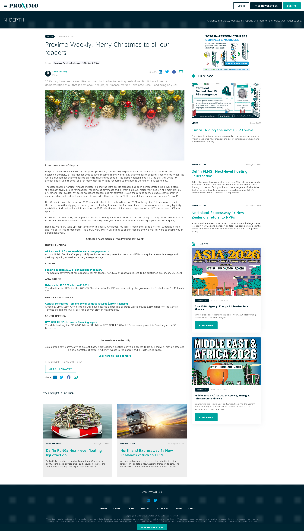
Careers (163, 508)
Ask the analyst (60, 368)
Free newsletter (152, 527)
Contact (145, 508)
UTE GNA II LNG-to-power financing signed (71, 322)
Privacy (193, 508)
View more (206, 325)
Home (104, 508)
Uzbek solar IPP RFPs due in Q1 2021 (67, 285)
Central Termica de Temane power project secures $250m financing (86, 303)
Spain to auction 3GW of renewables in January (73, 269)
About (117, 508)
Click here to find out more (114, 355)
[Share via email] (180, 72)
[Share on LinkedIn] (160, 72)
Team (130, 508)
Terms (178, 508)
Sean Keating (59, 71)
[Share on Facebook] (174, 72)
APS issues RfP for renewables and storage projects (77, 251)
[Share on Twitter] (167, 72)
